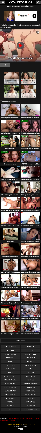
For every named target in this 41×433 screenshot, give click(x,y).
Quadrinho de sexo (26, 418)
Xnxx (10, 409)
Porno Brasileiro (31, 383)
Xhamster (30, 405)
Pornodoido (30, 387)
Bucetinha (10, 358)
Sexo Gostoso (30, 394)
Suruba (10, 402)
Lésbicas (30, 372)
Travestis (10, 405)
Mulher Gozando (10, 376)
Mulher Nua (30, 376)
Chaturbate (30, 361)
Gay (30, 369)
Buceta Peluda (30, 354)
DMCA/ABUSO (18, 424)
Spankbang (30, 398)
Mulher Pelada (10, 380)
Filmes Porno (4, 421)
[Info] (5, 65)
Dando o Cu (10, 365)
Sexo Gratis (10, 398)
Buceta (16, 418)
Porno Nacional (10, 387)
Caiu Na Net (30, 358)
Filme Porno (10, 369)
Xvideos (10, 418)
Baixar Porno (10, 347)
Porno (13, 421)
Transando (30, 402)
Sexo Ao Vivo (10, 394)
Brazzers (30, 350)
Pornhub (30, 380)
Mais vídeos (21, 340)
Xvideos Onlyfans (31, 409)
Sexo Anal (30, 391)
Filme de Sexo (30, 365)
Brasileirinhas (10, 354)
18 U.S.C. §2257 (29, 424)
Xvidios (37, 418)
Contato (9, 424)
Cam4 (10, 361)
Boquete (10, 350)
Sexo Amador (10, 391)
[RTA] (20, 429)
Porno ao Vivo (10, 383)
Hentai (10, 372)
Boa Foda (30, 347)
